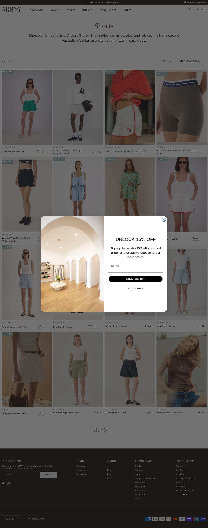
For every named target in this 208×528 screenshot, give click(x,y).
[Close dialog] (164, 220)
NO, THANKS (135, 289)
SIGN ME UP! (136, 279)
